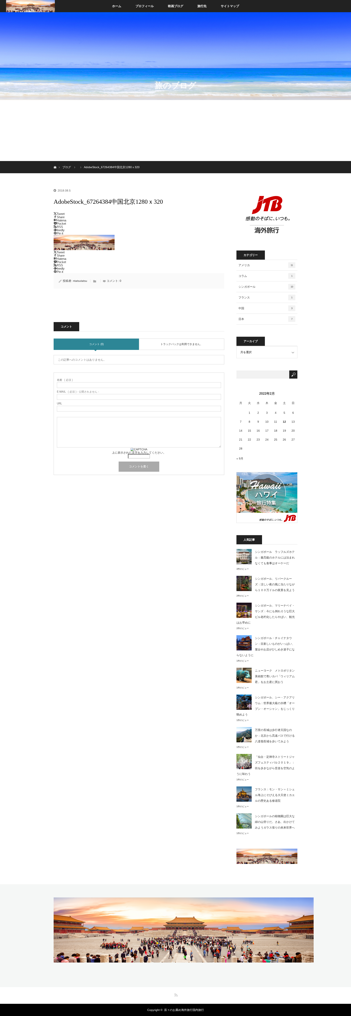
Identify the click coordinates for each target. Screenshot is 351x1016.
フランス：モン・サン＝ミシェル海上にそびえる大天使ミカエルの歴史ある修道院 (275, 795)
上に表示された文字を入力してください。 (139, 452)
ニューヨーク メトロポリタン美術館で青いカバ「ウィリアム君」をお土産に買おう (275, 676)
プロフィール (144, 6)
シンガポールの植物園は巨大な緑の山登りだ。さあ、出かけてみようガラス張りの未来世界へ (275, 822)
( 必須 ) (65, 380)
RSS (175, 994)
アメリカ (265, 265)
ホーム (116, 6)
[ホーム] (55, 162)
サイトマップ (230, 6)
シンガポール (265, 286)
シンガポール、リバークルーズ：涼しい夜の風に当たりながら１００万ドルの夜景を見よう (275, 584)
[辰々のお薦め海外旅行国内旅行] (184, 959)
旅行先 (202, 6)
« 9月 (239, 458)
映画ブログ (175, 6)
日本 (265, 319)
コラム (265, 276)
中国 (265, 308)
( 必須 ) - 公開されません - (78, 391)
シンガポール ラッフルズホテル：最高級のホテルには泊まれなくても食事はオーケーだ (275, 557)
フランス (265, 297)
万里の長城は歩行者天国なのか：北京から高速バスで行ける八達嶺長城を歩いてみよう (275, 735)
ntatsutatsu (80, 280)
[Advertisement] (175, 130)
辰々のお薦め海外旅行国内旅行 (184, 1010)
